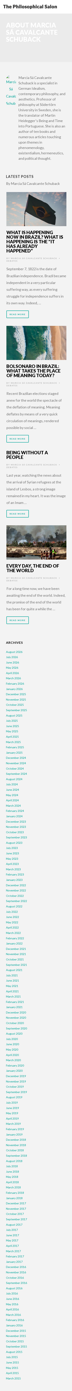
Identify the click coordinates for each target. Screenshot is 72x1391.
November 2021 (16, 954)
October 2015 (15, 1341)
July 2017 (12, 1229)
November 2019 (16, 1081)
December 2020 (16, 1012)
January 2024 (14, 816)
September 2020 (16, 1028)
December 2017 (16, 1203)
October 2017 (15, 1214)
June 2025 (12, 726)
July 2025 (12, 720)
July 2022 (12, 911)
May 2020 (12, 1049)
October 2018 (15, 1150)
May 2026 (12, 667)
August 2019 (14, 1097)
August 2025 (14, 715)
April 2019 (12, 1118)
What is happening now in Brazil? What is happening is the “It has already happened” (34, 241)
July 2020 (12, 1039)
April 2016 (12, 1309)
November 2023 (16, 826)
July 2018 (12, 1166)
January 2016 (14, 1325)
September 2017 (16, 1219)
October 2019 (15, 1086)
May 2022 (12, 922)
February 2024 (15, 810)
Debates (12, 261)
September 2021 (16, 964)
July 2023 (12, 848)
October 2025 (15, 704)
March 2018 (13, 1187)
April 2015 (12, 1373)
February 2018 (15, 1192)
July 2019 (12, 1102)
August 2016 (14, 1288)
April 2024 (12, 800)
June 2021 (12, 980)
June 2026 (12, 662)
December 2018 (16, 1139)
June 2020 (12, 1044)
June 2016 (12, 1298)
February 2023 (15, 874)
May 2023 (12, 858)
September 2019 (16, 1092)
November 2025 (16, 699)
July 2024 (12, 784)
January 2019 (14, 1134)
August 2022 (14, 906)
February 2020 (15, 1065)
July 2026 (12, 657)
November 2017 (16, 1208)
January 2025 (14, 752)
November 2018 (16, 1145)
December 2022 (16, 885)
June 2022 (12, 917)
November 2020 (16, 1017)
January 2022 (14, 943)
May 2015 (12, 1367)
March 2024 (13, 805)
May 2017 (12, 1240)
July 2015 (12, 1357)
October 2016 (15, 1277)
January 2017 (14, 1261)
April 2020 (12, 1055)
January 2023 (14, 879)
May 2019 (12, 1113)
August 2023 (14, 842)
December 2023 (16, 821)
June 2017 (12, 1235)
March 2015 (13, 1378)
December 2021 (16, 948)
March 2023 (13, 869)
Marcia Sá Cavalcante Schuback (34, 258)
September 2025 (16, 710)
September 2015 (16, 1346)
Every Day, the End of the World (32, 568)
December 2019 (16, 1076)
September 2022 (16, 901)
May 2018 (12, 1176)
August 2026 (14, 652)
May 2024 (12, 795)
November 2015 (16, 1336)
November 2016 (16, 1272)
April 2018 (12, 1182)
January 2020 (14, 1070)
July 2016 (12, 1293)
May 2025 (12, 731)
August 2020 (14, 1033)
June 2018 (12, 1171)
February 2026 (15, 683)
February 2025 (15, 747)
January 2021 (14, 1007)
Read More (18, 314)
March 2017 (13, 1251)
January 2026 (14, 689)
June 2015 (12, 1362)
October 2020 (15, 1023)
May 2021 (12, 986)
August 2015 (14, 1352)
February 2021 (15, 1002)
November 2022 (16, 890)
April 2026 (12, 673)
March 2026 (13, 678)
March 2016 (13, 1314)
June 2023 (12, 853)
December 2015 (16, 1330)
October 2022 (15, 895)
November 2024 (16, 763)
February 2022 (15, 938)
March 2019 (13, 1123)
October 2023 (15, 832)
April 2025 (12, 736)
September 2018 (16, 1155)
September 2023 (16, 837)
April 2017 (12, 1245)
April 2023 (12, 864)
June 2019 (12, 1108)
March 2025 (13, 742)
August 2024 (14, 779)
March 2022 (13, 933)
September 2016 (16, 1283)
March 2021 (13, 996)
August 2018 (14, 1161)
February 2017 (15, 1256)
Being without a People (27, 455)
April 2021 (12, 991)
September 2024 (16, 773)
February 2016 (15, 1320)
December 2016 (16, 1267)
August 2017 (14, 1224)
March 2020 (13, 1060)
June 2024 (12, 789)
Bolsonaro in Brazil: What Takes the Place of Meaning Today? (33, 370)
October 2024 (15, 768)
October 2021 (15, 959)
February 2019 (15, 1129)
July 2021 (12, 975)
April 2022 (12, 927)
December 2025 (16, 694)
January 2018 (14, 1198)
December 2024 (16, 757)
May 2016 (12, 1304)
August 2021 (14, 970)
